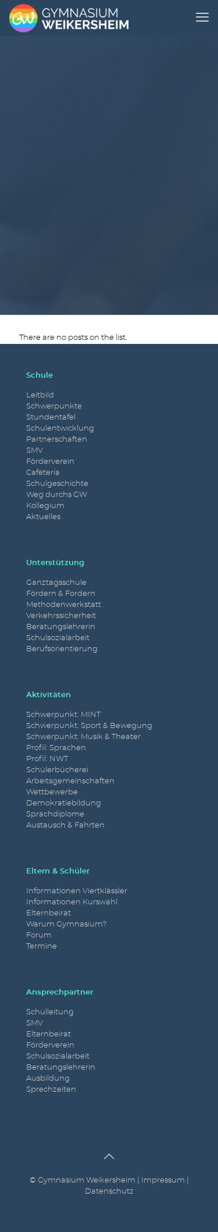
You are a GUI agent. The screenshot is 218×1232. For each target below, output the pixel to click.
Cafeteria (43, 473)
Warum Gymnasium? (66, 924)
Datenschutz (109, 1191)
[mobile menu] (202, 17)
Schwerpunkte (54, 406)
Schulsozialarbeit (58, 638)
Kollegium (45, 506)
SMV (34, 451)
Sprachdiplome (55, 814)
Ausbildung (48, 1078)
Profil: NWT (47, 759)
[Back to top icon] (109, 1157)
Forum (39, 935)
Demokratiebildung (63, 803)
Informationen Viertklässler (76, 891)
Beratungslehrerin (60, 627)
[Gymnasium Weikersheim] (69, 17)
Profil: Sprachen (56, 748)
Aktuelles (43, 517)
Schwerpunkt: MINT (63, 715)
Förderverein (50, 462)
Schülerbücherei (57, 770)
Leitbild (40, 395)
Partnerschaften (56, 439)
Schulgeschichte (57, 484)
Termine (41, 946)
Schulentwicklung (60, 428)
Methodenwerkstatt (63, 605)
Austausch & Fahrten (65, 825)
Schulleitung (50, 1012)
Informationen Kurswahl (71, 902)
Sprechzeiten (51, 1089)
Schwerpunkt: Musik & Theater (83, 737)
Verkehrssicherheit (61, 616)
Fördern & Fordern (60, 594)
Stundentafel (51, 417)
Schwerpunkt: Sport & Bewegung (89, 726)
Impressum (163, 1180)
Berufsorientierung (62, 649)
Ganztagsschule (56, 583)
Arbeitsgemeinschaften (70, 781)
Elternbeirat (48, 913)
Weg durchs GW (56, 495)
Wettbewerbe (52, 792)
